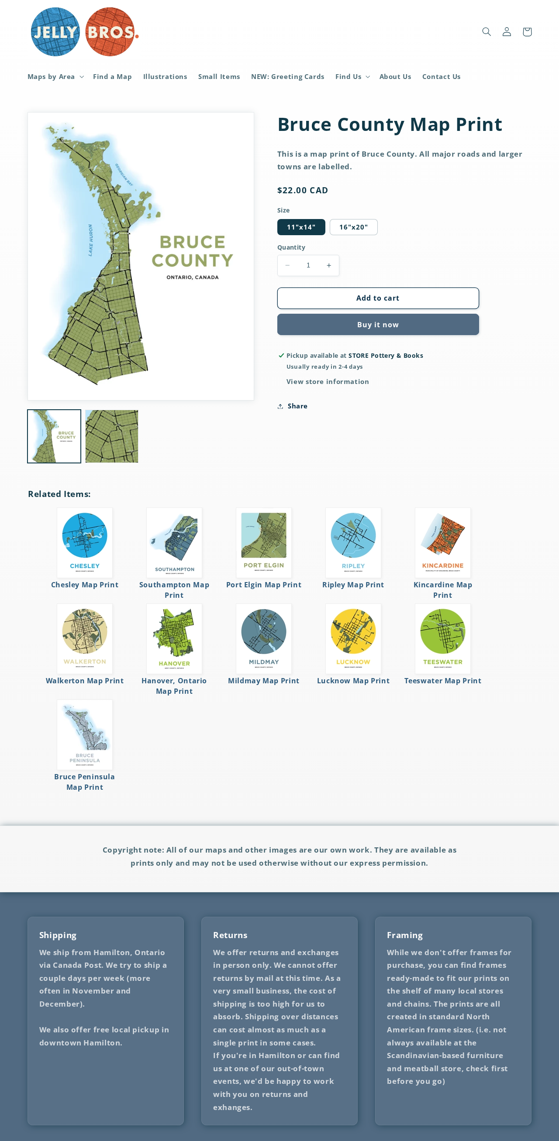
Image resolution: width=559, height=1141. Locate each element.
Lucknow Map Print (353, 680)
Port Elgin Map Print (264, 584)
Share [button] (298, 405)
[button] (55, 76)
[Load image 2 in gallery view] (111, 436)
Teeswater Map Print (443, 680)
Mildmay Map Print (264, 680)
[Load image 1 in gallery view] (54, 436)
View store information (327, 381)
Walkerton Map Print (85, 680)
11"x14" (301, 227)
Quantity (291, 247)
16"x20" (353, 227)
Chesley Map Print (85, 584)
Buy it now (378, 324)
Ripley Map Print (353, 584)
